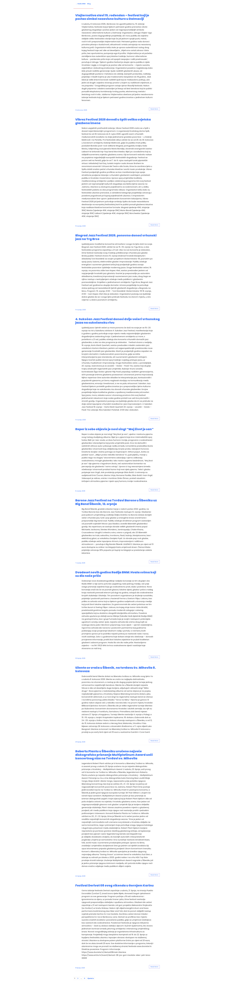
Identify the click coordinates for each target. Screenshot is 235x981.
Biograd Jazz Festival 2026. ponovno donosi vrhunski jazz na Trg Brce (116, 237)
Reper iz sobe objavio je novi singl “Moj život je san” (114, 429)
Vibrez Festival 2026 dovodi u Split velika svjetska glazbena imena (113, 121)
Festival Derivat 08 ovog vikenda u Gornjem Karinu (114, 885)
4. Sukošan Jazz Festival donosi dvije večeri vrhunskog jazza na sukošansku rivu (117, 321)
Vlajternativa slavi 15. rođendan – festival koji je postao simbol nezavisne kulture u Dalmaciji (112, 17)
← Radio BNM (80, 4)
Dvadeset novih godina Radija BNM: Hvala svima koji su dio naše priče (115, 574)
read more (154, 109)
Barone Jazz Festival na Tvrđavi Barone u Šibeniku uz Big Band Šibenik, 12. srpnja (116, 502)
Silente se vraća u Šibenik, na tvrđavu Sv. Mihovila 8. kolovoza (115, 669)
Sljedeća (90, 978)
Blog (89, 4)
